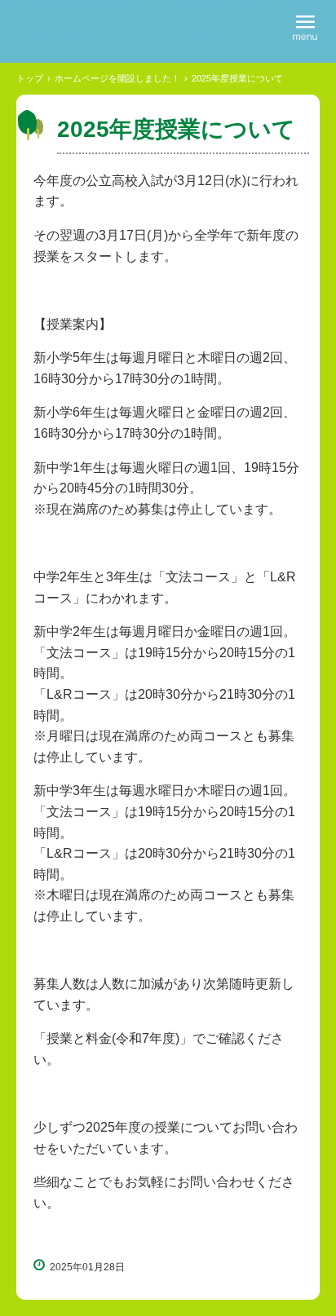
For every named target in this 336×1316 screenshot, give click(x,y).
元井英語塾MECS (96, 29)
